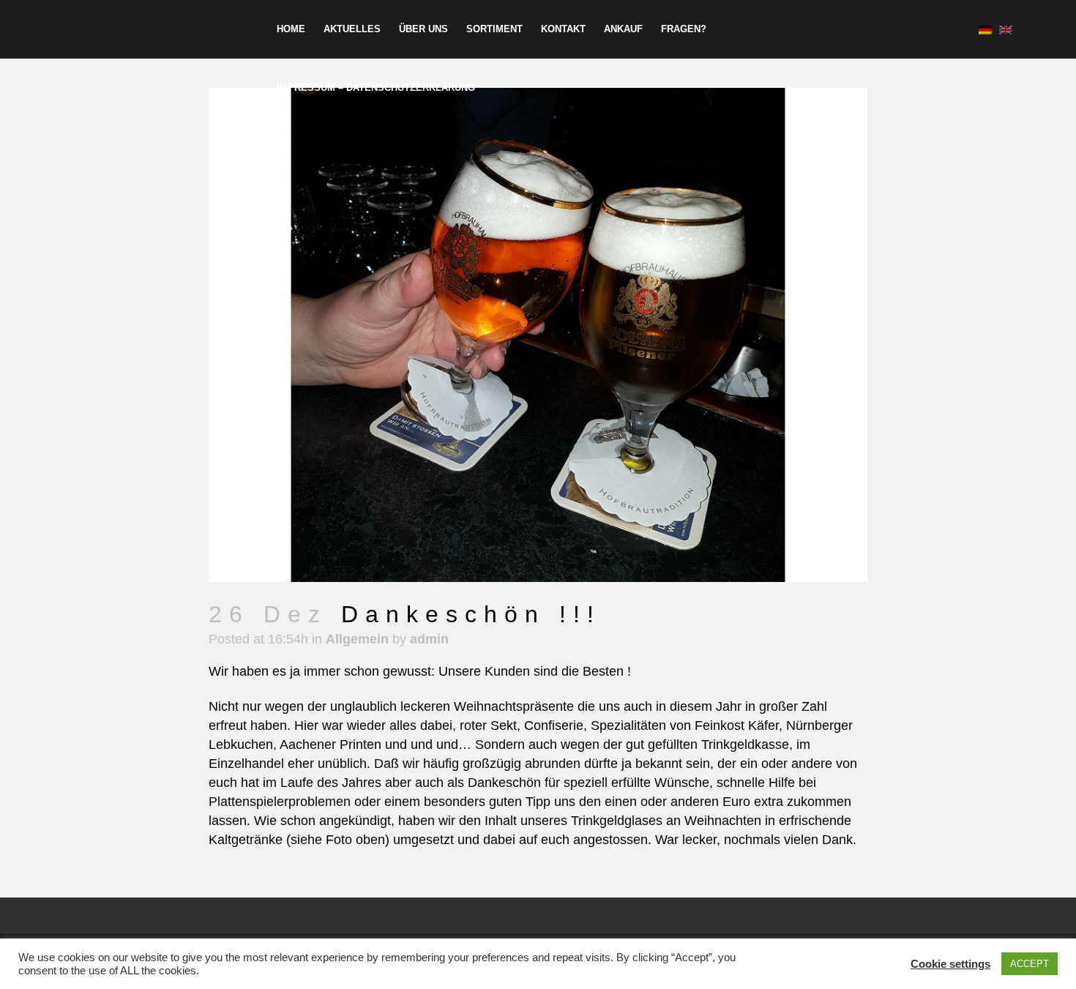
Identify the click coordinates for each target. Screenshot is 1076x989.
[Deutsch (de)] (985, 29)
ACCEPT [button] (1029, 963)
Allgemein (357, 639)
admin (429, 639)
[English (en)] (1005, 29)
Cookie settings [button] (950, 964)
